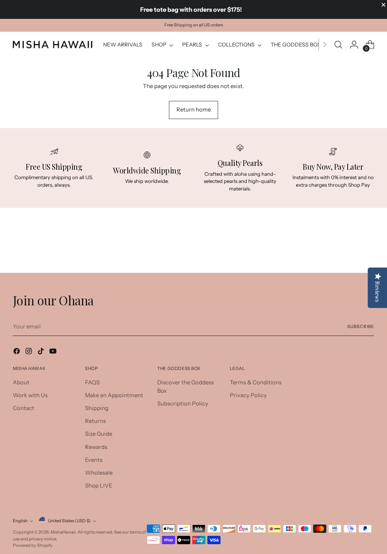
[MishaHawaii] (52, 44)
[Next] (324, 44)
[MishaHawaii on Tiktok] (41, 352)
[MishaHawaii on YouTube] (53, 352)
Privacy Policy (248, 395)
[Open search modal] (338, 44)
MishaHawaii (63, 532)
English (20, 520)
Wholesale (99, 472)
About (21, 382)
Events (93, 460)
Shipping (96, 408)
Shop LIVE (98, 485)
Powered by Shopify (33, 545)
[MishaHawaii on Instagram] (29, 352)
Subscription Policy (182, 403)
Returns (95, 421)
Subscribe (360, 326)
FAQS (92, 382)
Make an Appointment (114, 395)
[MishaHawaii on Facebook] (17, 352)
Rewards (96, 447)
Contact (23, 408)
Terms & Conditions (256, 382)
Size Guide (98, 433)
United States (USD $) (69, 520)
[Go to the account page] (354, 44)
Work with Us (30, 395)
